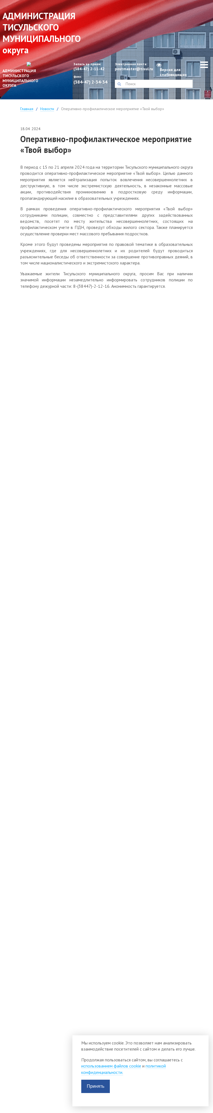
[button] (119, 84)
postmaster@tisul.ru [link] (133, 69)
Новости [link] (47, 108)
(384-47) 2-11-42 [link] (89, 69)
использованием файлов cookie (111, 1066)
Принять (95, 1086)
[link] (26, 77)
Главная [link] (26, 108)
